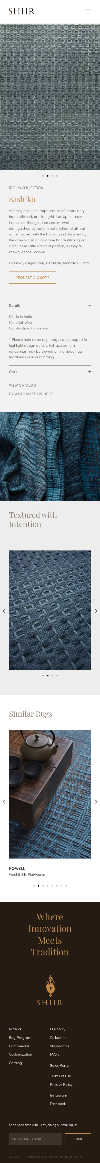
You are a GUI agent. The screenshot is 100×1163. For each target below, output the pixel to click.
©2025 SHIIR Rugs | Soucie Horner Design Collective (46, 1156)
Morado (69, 262)
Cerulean (53, 262)
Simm (85, 262)
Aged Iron (36, 262)
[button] (43, 176)
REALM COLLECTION (26, 187)
